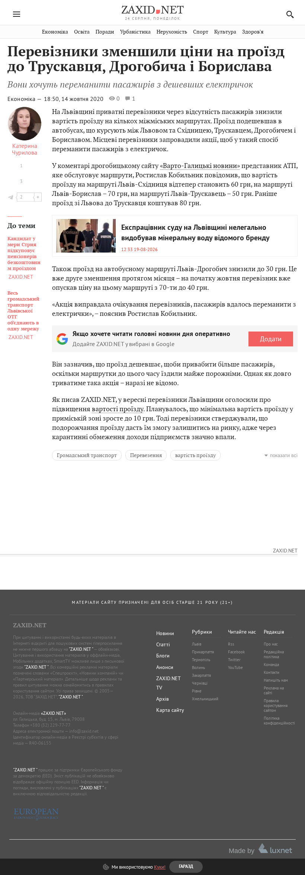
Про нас (271, 644)
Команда (271, 664)
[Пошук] (288, 14)
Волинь (198, 667)
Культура (225, 32)
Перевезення (146, 455)
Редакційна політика (274, 654)
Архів (162, 698)
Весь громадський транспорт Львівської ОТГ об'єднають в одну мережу (23, 311)
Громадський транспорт (87, 455)
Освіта (82, 32)
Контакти (271, 672)
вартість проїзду (195, 455)
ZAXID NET (152, 10)
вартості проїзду (117, 409)
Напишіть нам (276, 680)
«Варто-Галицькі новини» (200, 165)
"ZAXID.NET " (81, 649)
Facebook (236, 651)
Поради (105, 32)
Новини (165, 633)
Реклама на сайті (274, 690)
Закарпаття (201, 675)
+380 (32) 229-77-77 (50, 725)
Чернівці (200, 683)
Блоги (163, 655)
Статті (163, 644)
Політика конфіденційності (279, 721)
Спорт (200, 32)
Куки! (160, 867)
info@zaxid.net (84, 731)
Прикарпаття (203, 651)
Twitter (234, 659)
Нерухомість (172, 32)
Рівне (197, 691)
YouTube (235, 667)
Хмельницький (205, 698)
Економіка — (25, 98)
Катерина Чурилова (24, 149)
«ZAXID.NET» (53, 713)
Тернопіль (201, 659)
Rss (231, 644)
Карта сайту (170, 710)
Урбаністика (135, 32)
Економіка (55, 32)
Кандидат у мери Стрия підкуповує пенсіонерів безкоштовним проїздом (24, 254)
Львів (196, 644)
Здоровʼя (252, 32)
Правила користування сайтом (276, 705)
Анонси (164, 667)
